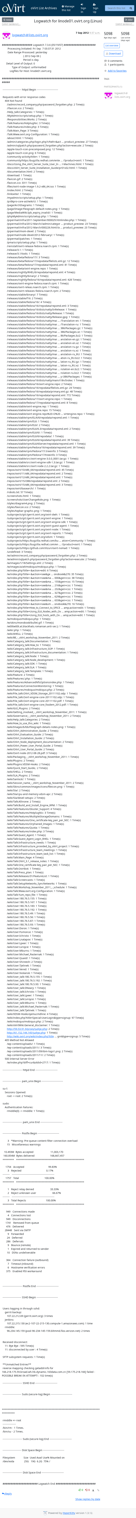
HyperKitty (69, 1513)
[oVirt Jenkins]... (11, 24)
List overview (111, 45)
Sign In (83, 9)
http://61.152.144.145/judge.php (26, 1032)
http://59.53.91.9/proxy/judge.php (27, 1029)
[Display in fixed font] (93, 1490)
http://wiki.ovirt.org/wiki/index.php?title (30, 1036)
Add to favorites (117, 70)
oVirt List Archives (44, 8)
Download (114, 53)
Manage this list (68, 8)
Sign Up (95, 9)
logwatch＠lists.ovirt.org (30, 35)
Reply (8, 1493)
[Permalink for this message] (98, 1490)
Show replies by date (87, 1499)
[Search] (131, 8)
